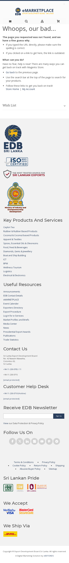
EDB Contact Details (13, 295)
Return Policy (40, 465)
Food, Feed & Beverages (15, 247)
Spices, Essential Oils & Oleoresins (20, 243)
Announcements (11, 291)
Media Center (10, 323)
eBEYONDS (49, 555)
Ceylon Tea (8, 227)
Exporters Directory (13, 307)
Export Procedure (12, 311)
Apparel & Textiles (12, 239)
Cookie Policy (19, 465)
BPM (5, 263)
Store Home (12, 89)
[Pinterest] (49, 440)
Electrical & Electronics (14, 275)
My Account (28, 89)
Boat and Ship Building (14, 255)
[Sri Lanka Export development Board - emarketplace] (34, 11)
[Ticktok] (56, 440)
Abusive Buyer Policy (30, 468)
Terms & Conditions (24, 462)
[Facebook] (12, 440)
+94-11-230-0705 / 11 (12, 369)
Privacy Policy (48, 462)
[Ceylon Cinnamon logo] (20, 487)
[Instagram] (34, 440)
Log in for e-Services (13, 315)
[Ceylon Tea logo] (8, 487)
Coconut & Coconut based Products (21, 235)
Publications (9, 335)
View (5, 423)
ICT (4, 259)
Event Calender (11, 303)
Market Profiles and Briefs (16, 319)
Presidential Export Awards (16, 331)
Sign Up (58, 416)
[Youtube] (42, 440)
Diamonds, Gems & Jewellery (17, 251)
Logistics (7, 271)
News (6, 327)
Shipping (59, 465)
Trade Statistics (11, 339)
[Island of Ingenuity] (37, 487)
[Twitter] (19, 440)
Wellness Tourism (12, 267)
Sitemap (53, 468)
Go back (10, 72)
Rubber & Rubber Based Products (20, 231)
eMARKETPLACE (11, 299)
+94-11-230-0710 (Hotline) (14, 393)
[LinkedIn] (27, 440)
